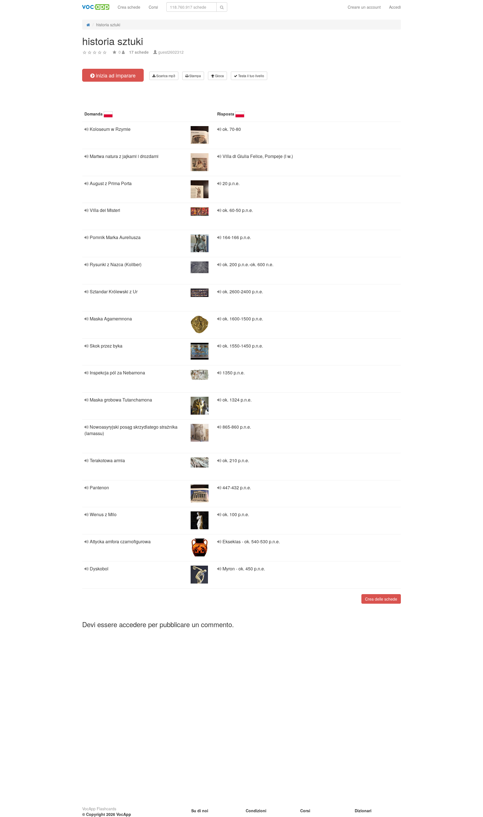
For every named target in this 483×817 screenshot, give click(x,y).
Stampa (194, 75)
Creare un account (364, 7)
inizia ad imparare (115, 75)
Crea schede (129, 7)
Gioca (219, 75)
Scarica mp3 (165, 75)
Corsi (153, 7)
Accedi (395, 7)
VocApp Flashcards (99, 808)
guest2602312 (171, 52)
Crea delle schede (381, 599)
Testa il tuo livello (250, 75)
